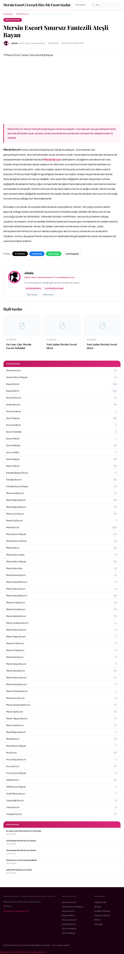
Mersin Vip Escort (61, 711)
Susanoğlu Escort (61, 800)
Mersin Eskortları (61, 568)
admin (29, 273)
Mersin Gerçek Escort (61, 595)
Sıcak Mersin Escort (61, 793)
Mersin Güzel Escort (61, 609)
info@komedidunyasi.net (16, 911)
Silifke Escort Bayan (61, 786)
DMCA (97, 919)
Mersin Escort (22, 14)
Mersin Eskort (61, 547)
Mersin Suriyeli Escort (61, 684)
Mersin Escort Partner (61, 541)
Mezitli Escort (61, 738)
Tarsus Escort (61, 807)
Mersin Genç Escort (61, 588)
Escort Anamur (61, 411)
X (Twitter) (20, 254)
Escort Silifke (61, 452)
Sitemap (98, 924)
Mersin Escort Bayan (61, 534)
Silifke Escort (61, 779)
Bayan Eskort (61, 390)
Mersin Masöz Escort (61, 629)
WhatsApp (53, 254)
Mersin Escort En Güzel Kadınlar (21, 860)
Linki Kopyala (72, 254)
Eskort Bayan (61, 459)
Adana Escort (7, 952)
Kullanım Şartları (102, 915)
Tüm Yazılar (32, 294)
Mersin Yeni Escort (61, 725)
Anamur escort (61, 370)
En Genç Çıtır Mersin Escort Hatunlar (18, 346)
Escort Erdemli (61, 425)
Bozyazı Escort (61, 397)
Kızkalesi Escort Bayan (61, 486)
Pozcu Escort (61, 766)
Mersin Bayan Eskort (61, 507)
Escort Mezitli (61, 438)
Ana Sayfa (80, 4)
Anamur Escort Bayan (61, 377)
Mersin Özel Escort (61, 650)
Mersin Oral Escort (61, 643)
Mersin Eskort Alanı (61, 554)
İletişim (97, 906)
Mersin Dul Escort (61, 520)
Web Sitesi (48, 294)
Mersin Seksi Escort (61, 670)
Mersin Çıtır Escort (61, 513)
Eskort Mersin (61, 466)
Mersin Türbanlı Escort (61, 691)
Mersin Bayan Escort (61, 500)
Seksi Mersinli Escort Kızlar (19, 870)
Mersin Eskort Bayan (61, 561)
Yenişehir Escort (61, 814)
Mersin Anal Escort (61, 493)
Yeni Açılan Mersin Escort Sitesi (21, 840)
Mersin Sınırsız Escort (61, 677)
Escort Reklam (61, 445)
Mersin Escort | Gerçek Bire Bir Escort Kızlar (37, 5)
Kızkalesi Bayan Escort (61, 472)
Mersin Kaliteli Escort (61, 616)
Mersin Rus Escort (61, 657)
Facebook (37, 254)
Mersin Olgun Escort (61, 636)
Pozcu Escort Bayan (61, 773)
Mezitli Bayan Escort (61, 732)
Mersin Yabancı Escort (61, 718)
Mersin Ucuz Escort (61, 698)
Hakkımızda (100, 902)
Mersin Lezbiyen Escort (61, 622)
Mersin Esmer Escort (61, 575)
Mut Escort (61, 752)
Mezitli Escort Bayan (61, 745)
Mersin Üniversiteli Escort (61, 704)
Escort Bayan (61, 418)
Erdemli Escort (61, 404)
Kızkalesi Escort (61, 479)
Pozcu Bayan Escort (61, 759)
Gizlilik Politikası (102, 911)
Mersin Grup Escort (61, 602)
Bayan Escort (61, 384)
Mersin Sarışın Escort (61, 663)
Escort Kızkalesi (61, 431)
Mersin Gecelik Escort (61, 582)
